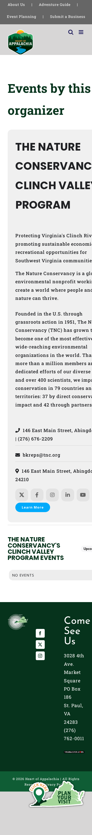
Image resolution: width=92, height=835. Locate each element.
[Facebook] (40, 633)
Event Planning (21, 16)
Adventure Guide (55, 4)
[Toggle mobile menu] (81, 32)
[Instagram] (40, 655)
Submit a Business (67, 16)
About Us (16, 4)
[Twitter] (40, 644)
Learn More (33, 507)
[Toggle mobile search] (71, 32)
